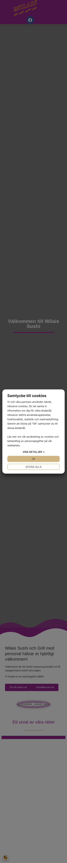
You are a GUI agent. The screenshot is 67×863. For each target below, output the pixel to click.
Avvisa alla (34, 466)
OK (33, 458)
